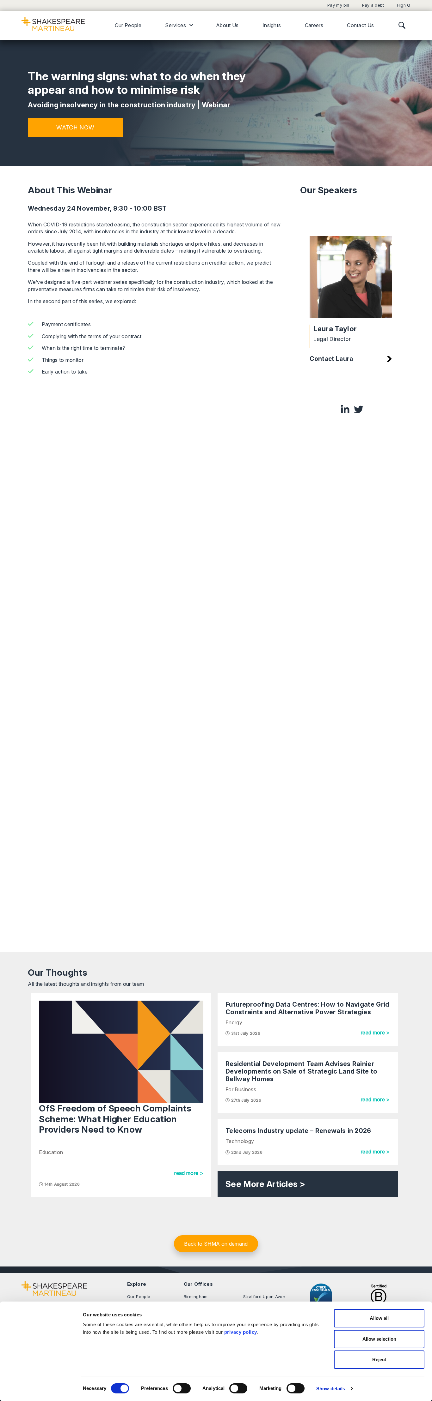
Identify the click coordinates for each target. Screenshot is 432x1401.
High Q (403, 5)
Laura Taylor (335, 329)
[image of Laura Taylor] (351, 277)
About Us (227, 25)
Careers (314, 25)
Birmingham (196, 1296)
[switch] (182, 1388)
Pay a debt (373, 5)
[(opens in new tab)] (378, 1297)
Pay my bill (338, 5)
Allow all (379, 1318)
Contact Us (360, 25)
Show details (330, 1388)
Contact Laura (331, 358)
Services (175, 25)
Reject (379, 1359)
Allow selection (379, 1339)
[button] (75, 127)
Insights (271, 25)
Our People (128, 25)
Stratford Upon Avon (264, 1296)
